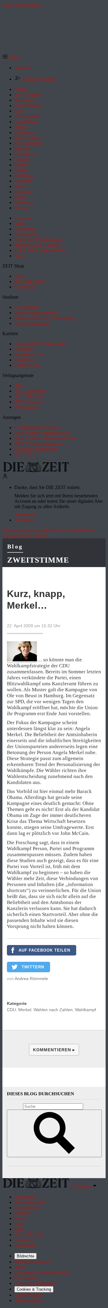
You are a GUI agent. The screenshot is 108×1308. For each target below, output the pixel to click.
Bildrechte (25, 1256)
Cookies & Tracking (34, 1289)
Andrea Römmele (31, 978)
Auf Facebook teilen (44, 950)
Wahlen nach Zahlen (53, 1009)
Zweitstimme (38, 560)
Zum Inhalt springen (21, 4)
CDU (11, 1009)
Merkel (24, 1009)
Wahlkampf (85, 1009)
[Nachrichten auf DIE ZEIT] (36, 470)
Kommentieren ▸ (54, 1049)
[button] (11, 57)
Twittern (33, 967)
